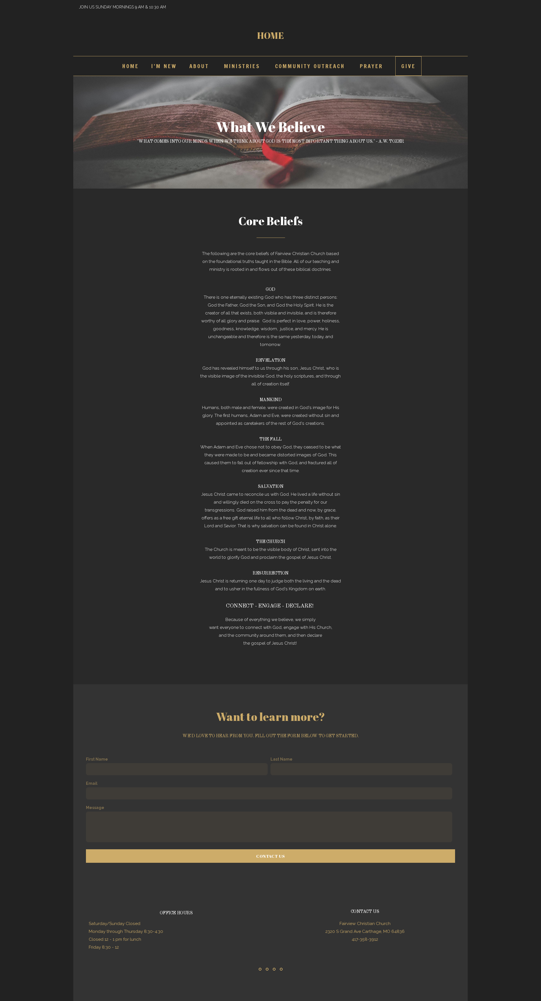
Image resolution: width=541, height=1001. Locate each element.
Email (91, 783)
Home (270, 35)
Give (408, 66)
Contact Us (270, 856)
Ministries (243, 66)
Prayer (371, 66)
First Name (97, 759)
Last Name (281, 759)
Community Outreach (311, 66)
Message (95, 807)
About (200, 66)
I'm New (164, 66)
